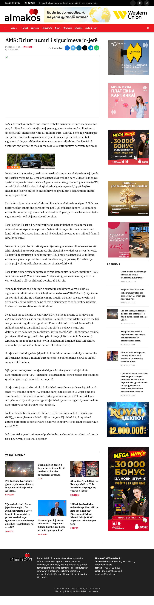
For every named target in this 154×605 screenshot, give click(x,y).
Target (25, 28)
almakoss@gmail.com (105, 574)
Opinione (35, 28)
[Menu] (6, 28)
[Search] (148, 28)
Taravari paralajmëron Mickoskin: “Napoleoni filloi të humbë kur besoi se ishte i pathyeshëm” (51, 525)
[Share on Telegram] (90, 47)
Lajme (14, 28)
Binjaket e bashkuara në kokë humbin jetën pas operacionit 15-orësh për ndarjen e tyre (69, 3)
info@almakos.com (111, 571)
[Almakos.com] (23, 15)
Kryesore (27, 47)
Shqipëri (9, 531)
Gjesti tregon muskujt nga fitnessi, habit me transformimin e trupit (133, 274)
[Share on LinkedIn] (79, 47)
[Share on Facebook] (67, 47)
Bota (40, 479)
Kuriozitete (47, 28)
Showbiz (67, 28)
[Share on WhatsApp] (96, 47)
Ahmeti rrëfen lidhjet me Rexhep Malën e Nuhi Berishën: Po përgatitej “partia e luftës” (84, 485)
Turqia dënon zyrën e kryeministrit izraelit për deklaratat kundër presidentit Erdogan (52, 469)
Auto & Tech (91, 28)
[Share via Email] (84, 47)
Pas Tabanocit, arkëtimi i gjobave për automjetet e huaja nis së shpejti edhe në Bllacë (19, 485)
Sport (57, 28)
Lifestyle (78, 28)
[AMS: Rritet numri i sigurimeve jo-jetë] (52, 86)
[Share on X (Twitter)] (73, 47)
